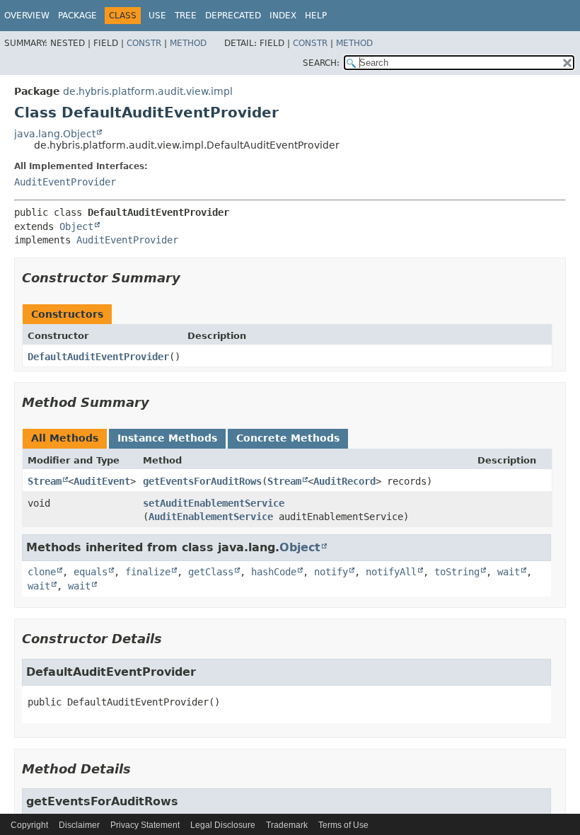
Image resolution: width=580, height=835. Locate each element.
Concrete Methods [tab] (288, 438)
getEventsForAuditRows (202, 481)
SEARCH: (321, 63)
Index (282, 16)
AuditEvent (102, 481)
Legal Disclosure (222, 825)
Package (77, 16)
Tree (186, 16)
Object (76, 226)
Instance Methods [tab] (167, 438)
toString (457, 571)
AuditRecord (344, 481)
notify (331, 571)
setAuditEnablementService (213, 503)
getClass (210, 571)
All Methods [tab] (64, 438)
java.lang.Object (54, 133)
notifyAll (391, 571)
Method (188, 43)
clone (42, 571)
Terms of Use (343, 825)
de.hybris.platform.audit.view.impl (148, 91)
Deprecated (233, 16)
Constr (144, 43)
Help (316, 16)
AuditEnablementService (211, 516)
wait (508, 571)
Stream (45, 481)
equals (91, 571)
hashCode (273, 571)
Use (157, 16)
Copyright (29, 825)
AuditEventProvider (65, 182)
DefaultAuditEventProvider (98, 356)
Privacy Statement (145, 825)
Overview (27, 16)
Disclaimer (79, 825)
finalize (147, 571)
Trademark (287, 825)
